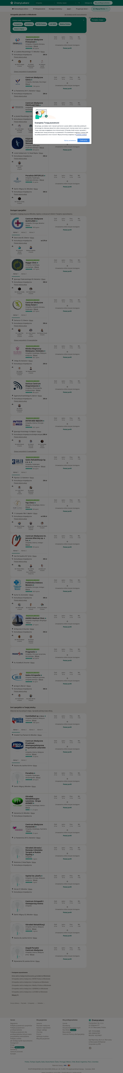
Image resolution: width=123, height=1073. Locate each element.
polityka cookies (81, 134)
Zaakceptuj (83, 140)
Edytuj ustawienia (70, 140)
